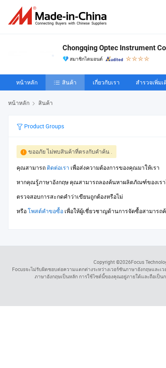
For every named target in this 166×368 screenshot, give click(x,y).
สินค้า (69, 82)
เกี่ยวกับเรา (106, 82)
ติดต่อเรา (58, 167)
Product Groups (43, 126)
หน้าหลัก (26, 82)
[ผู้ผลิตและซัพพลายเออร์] (59, 15)
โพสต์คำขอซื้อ (45, 211)
